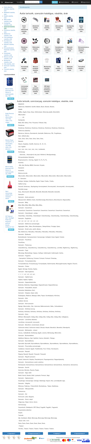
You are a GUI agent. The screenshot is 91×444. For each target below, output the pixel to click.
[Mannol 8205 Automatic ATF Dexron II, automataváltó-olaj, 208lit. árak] (9, 159)
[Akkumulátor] (58, 20)
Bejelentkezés (64, 2)
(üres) (55, 2)
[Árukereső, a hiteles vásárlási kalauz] (34, 438)
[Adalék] (47, 20)
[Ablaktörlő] (35, 20)
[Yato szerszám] (35, 80)
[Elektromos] (35, 41)
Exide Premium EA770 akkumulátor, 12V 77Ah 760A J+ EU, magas (9, 118)
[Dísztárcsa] (24, 41)
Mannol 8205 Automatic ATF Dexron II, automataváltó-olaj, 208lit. (9, 170)
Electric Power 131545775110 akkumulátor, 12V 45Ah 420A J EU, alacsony (9, 144)
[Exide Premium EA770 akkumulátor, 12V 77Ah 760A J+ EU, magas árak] (9, 106)
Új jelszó (75, 2)
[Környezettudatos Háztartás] (81, 41)
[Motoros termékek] (35, 60)
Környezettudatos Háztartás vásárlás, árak (9, 49)
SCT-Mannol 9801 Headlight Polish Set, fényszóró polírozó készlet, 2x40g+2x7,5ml (9, 221)
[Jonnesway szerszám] (24, 80)
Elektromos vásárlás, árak (8, 34)
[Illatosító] (70, 41)
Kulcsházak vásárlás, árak (8, 54)
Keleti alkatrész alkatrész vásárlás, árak (9, 9)
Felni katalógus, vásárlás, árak (8, 38)
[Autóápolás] (70, 20)
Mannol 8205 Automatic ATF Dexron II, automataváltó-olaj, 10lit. (9, 92)
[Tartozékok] (81, 60)
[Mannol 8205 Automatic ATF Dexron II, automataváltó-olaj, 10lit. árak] (9, 81)
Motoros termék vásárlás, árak (8, 57)
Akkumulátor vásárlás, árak (8, 20)
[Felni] (47, 41)
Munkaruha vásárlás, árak (8, 61)
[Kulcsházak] (24, 60)
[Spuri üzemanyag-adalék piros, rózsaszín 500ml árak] (9, 184)
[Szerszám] (70, 60)
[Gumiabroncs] (58, 41)
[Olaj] (58, 60)
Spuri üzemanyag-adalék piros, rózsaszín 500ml (9, 194)
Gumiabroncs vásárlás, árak (8, 41)
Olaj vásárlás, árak (9, 64)
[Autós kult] (81, 20)
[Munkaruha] (47, 60)
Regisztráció (86, 2)
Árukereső (29, 440)
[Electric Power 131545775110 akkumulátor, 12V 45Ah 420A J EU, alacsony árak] (9, 133)
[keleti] (24, 20)
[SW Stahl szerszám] (47, 80)
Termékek (19, 2)
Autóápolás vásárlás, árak (8, 24)
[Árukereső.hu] (29, 438)
